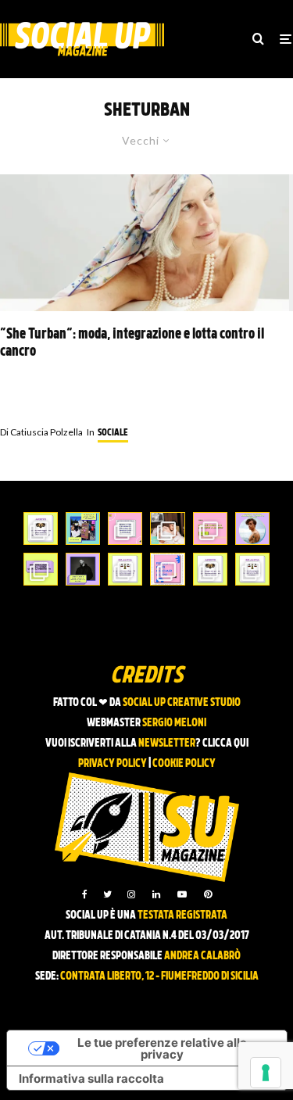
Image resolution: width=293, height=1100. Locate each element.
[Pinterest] (208, 894)
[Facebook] (84, 894)
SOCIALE (113, 433)
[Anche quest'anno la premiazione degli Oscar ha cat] (167, 569)
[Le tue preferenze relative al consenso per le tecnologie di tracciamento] (265, 1072)
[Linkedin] (156, 894)
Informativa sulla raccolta (91, 1078)
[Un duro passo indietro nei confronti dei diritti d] (83, 528)
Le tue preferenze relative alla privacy (162, 1048)
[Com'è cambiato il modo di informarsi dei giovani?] (40, 569)
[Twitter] (107, 894)
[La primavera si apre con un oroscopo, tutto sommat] (125, 569)
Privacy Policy (112, 764)
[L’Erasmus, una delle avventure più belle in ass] (210, 528)
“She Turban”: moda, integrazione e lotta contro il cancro (132, 344)
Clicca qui (225, 744)
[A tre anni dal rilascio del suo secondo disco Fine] (252, 528)
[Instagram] (131, 894)
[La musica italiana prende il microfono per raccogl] (125, 528)
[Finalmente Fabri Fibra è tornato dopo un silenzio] (83, 569)
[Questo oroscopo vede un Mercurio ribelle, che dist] (40, 528)
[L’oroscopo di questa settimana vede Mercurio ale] (252, 569)
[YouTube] (182, 894)
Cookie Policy (184, 764)
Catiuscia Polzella (41, 432)
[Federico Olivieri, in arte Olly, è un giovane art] (167, 528)
